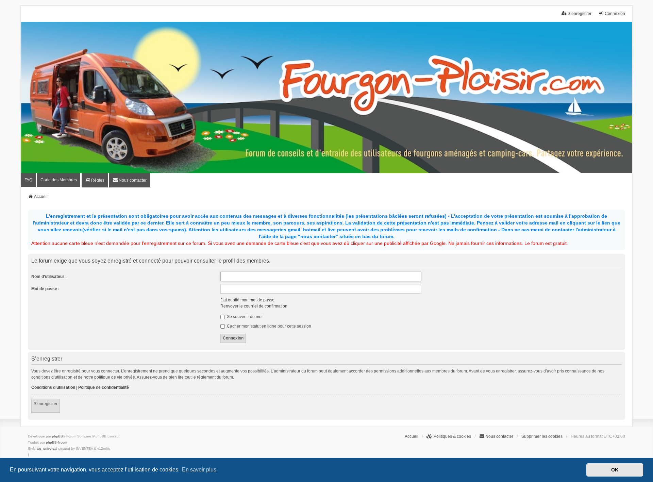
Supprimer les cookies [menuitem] (542, 436)
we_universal (47, 448)
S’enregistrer (45, 403)
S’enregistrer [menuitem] (579, 13)
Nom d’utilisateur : (49, 276)
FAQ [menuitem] (28, 180)
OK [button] (614, 469)
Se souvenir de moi (244, 316)
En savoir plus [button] (199, 469)
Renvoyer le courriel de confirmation (253, 306)
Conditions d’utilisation (53, 387)
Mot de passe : (45, 288)
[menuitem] (95, 180)
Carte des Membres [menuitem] (58, 180)
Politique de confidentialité (103, 387)
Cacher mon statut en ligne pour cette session (268, 326)
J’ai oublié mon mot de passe (247, 300)
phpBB (57, 436)
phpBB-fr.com (56, 442)
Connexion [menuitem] (615, 13)
